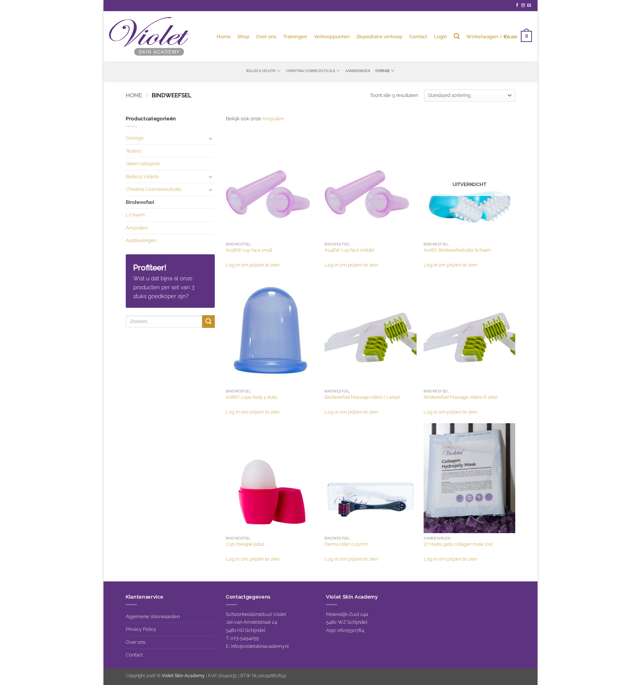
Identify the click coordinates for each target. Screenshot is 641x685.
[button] (440, 36)
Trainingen (295, 36)
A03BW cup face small (249, 250)
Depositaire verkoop (379, 36)
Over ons (266, 36)
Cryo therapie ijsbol (245, 544)
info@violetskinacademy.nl (260, 646)
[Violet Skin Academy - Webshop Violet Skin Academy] (149, 36)
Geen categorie (143, 163)
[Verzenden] (208, 321)
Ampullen (136, 228)
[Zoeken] (457, 36)
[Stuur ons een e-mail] (529, 5)
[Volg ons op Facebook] (517, 5)
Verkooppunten (332, 36)
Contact (418, 36)
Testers (133, 151)
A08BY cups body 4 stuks (251, 397)
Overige (382, 71)
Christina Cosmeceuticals (310, 71)
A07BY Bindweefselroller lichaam (457, 250)
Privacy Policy (141, 629)
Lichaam (135, 215)
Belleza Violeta (261, 71)
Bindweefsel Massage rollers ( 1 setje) (362, 397)
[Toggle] (210, 138)
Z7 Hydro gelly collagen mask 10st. (458, 544)
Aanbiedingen (357, 71)
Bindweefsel (140, 202)
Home (224, 36)
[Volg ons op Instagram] (523, 5)
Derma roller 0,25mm (346, 544)
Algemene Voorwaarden (153, 616)
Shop (243, 36)
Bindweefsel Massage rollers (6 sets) (460, 397)
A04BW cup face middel (349, 250)
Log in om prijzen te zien (252, 265)
